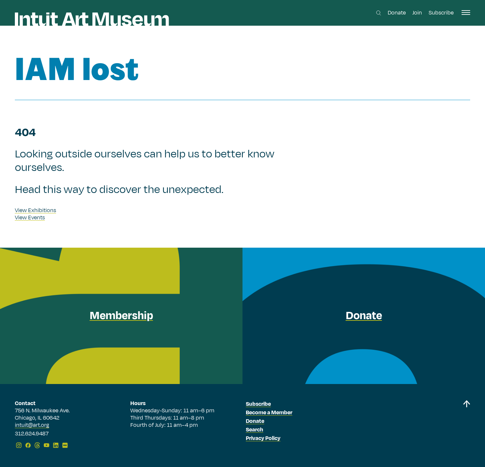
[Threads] (37, 445)
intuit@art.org (32, 425)
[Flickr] (65, 445)
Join (417, 13)
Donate (397, 13)
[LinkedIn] (56, 445)
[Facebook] (28, 445)
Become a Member (269, 413)
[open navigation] (466, 12)
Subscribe (441, 13)
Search (254, 430)
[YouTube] (46, 445)
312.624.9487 (31, 434)
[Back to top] (466, 425)
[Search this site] (378, 13)
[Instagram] (19, 445)
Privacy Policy (263, 438)
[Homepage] (92, 19)
